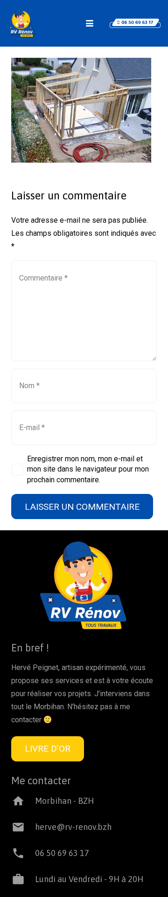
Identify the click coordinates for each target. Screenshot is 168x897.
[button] (89, 23)
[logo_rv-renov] (21, 23)
